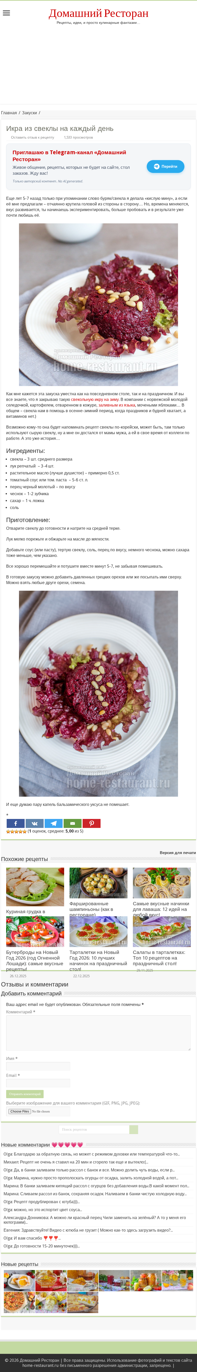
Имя (12, 1058)
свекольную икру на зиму (95, 399)
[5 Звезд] (25, 831)
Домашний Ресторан (99, 13)
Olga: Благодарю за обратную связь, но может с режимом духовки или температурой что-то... (92, 1154)
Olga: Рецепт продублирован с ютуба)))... (42, 1201)
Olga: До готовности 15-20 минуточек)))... (42, 1246)
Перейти (169, 166)
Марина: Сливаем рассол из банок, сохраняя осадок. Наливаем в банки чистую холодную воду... (95, 1193)
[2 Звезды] (12, 831)
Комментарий (20, 1012)
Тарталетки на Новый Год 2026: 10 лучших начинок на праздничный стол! (98, 961)
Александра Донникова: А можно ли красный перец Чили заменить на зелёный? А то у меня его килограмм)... (95, 1220)
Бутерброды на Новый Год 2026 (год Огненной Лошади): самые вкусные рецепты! (34, 961)
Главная (9, 112)
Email (13, 1075)
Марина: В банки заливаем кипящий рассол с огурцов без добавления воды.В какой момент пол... (96, 1185)
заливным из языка (116, 405)
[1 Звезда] (8, 831)
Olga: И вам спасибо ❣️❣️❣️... (32, 1238)
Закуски (29, 112)
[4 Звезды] (20, 831)
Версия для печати (178, 852)
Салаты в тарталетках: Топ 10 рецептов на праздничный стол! (159, 958)
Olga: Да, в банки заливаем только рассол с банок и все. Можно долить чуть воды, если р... (89, 1170)
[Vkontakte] (35, 823)
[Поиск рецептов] (133, 1129)
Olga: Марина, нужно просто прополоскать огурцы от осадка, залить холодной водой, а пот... (91, 1178)
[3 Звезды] (16, 831)
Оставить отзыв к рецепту (32, 137)
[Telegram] (54, 823)
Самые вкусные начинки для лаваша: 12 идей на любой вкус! (161, 909)
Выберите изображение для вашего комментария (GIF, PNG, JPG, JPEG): (73, 1103)
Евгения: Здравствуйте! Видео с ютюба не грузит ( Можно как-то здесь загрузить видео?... (88, 1230)
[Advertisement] (98, 68)
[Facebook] (16, 823)
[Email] (73, 823)
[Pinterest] (92, 823)
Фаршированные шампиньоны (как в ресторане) (91, 909)
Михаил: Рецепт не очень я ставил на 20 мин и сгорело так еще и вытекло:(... (76, 1162)
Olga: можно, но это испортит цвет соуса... (43, 1209)
